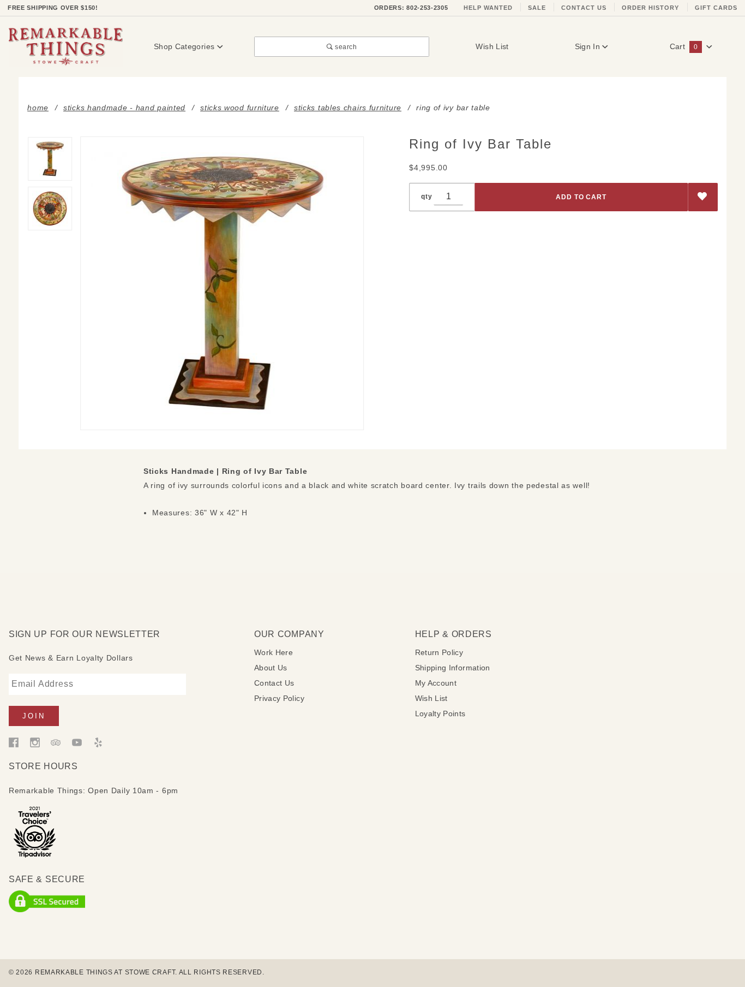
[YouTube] (77, 741)
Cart (684, 46)
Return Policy (439, 652)
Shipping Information (452, 667)
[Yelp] (98, 741)
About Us (270, 667)
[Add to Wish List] (703, 197)
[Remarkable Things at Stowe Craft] (66, 45)
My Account (436, 683)
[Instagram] (35, 741)
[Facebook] (14, 741)
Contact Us (583, 7)
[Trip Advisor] (56, 741)
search (345, 46)
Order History (651, 7)
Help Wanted (488, 7)
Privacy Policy (279, 698)
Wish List (492, 46)
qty (426, 196)
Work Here (273, 652)
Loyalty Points (440, 713)
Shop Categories (185, 46)
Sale (537, 7)
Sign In (589, 46)
